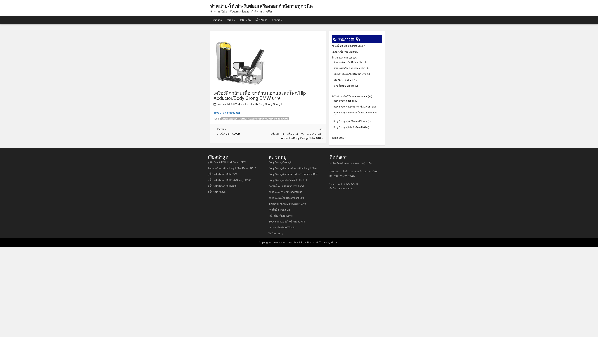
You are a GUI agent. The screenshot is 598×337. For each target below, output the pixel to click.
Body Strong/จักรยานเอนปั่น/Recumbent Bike (355, 112)
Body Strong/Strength (270, 104)
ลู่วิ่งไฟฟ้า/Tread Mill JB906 (222, 174)
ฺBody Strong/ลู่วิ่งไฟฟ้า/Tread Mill (349, 127)
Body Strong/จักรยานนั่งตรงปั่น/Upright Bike (354, 106)
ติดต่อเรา (277, 20)
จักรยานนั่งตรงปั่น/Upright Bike (348, 61)
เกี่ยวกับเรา (261, 20)
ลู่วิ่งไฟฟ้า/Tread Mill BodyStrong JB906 (229, 180)
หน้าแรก (217, 20)
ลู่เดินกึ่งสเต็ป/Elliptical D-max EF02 (227, 162)
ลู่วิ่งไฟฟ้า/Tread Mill (343, 79)
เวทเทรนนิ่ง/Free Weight (344, 51)
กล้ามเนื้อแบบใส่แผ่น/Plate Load (347, 45)
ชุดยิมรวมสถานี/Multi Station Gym (349, 73)
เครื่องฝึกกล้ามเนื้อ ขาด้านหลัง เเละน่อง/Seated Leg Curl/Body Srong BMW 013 (255, 119)
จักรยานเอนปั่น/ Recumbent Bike (349, 67)
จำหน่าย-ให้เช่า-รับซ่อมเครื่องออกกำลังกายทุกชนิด (261, 5)
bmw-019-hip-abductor (227, 112)
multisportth (247, 104)
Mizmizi (335, 242)
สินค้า (230, 20)
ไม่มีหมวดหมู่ (338, 137)
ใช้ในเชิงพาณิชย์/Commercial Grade (349, 96)
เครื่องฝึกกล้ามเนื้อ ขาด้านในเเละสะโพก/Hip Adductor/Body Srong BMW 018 (296, 136)
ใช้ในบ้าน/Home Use (342, 57)
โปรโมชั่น (245, 20)
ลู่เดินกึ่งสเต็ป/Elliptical (343, 85)
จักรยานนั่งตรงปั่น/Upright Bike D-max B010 (232, 168)
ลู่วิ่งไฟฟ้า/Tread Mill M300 (222, 186)
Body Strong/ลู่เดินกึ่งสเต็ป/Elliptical (350, 121)
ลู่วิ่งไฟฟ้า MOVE (229, 134)
